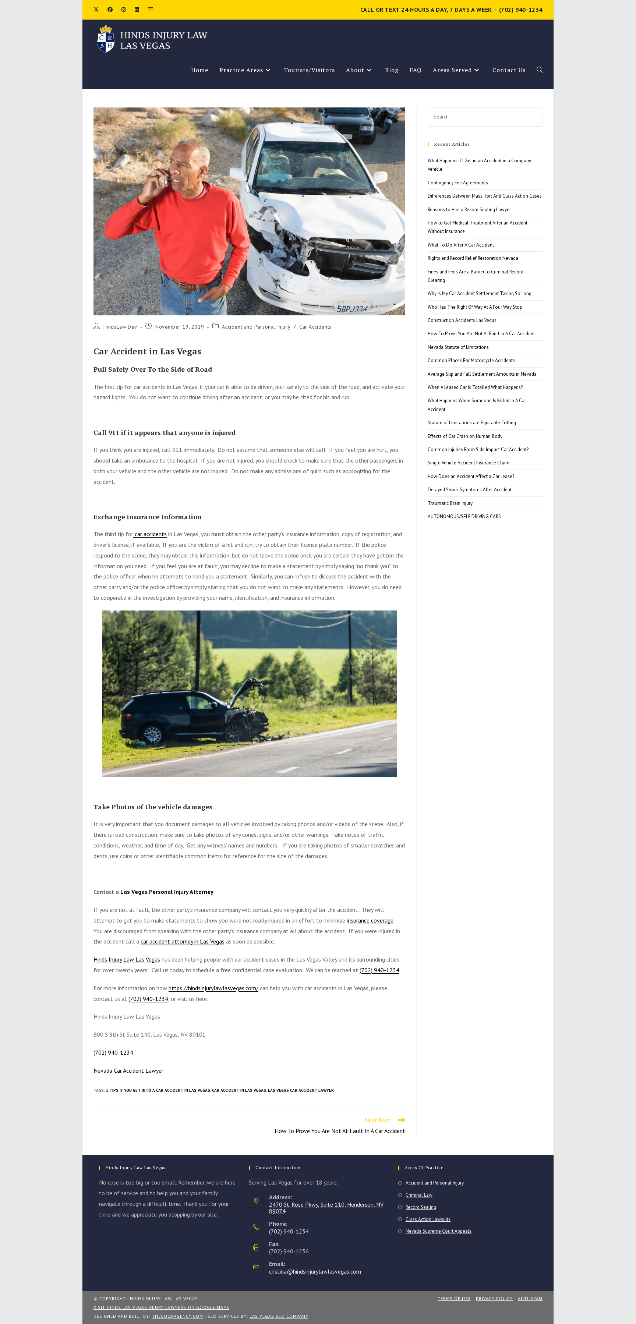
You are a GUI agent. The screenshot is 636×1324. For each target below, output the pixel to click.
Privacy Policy (494, 1298)
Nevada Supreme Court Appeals (438, 1231)
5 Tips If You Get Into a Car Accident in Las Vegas (158, 1090)
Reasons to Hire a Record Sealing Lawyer (469, 209)
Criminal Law (419, 1195)
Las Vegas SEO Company (279, 1316)
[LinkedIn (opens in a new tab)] (137, 9)
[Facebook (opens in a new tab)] (110, 9)
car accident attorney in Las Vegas (183, 941)
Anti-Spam (530, 1298)
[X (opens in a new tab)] (98, 9)
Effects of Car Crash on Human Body (465, 436)
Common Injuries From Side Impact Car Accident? (478, 449)
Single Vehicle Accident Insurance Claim (468, 463)
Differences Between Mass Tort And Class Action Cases (485, 196)
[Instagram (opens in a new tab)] (123, 9)
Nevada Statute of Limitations (458, 347)
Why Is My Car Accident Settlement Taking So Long (479, 293)
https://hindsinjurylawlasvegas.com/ (213, 988)
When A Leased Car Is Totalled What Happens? (475, 387)
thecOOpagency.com (177, 1316)
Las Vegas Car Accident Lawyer (301, 1090)
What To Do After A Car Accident (461, 245)
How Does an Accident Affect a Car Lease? (471, 476)
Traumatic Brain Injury (450, 503)
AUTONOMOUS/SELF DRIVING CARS (464, 516)
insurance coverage (370, 920)
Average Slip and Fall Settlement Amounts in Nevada (482, 374)
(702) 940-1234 (379, 970)
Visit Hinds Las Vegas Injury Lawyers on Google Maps (161, 1307)
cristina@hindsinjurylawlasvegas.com (315, 1271)
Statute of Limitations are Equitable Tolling (472, 422)
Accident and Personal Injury (256, 326)
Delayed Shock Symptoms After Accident (470, 489)
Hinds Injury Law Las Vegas (126, 959)
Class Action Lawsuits (428, 1219)
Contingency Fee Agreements (458, 183)
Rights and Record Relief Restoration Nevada (473, 258)
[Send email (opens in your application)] (151, 9)
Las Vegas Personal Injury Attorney (166, 891)
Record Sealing (421, 1207)
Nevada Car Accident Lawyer (128, 1070)
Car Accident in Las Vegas (239, 1090)
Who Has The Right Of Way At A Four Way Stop (475, 307)
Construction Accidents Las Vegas (462, 320)
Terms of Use (454, 1298)
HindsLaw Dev (120, 326)
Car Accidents (315, 326)
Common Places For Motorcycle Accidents (471, 360)
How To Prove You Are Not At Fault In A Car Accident (481, 333)
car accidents (150, 534)
